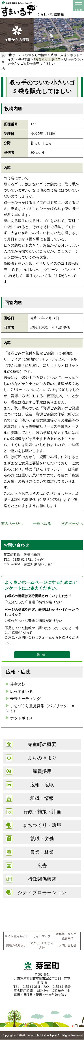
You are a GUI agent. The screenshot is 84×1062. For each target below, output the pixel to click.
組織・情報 (42, 798)
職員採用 (42, 771)
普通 (31, 602)
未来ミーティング (25, 699)
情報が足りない (50, 602)
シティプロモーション (42, 892)
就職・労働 (42, 838)
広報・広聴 (59, 55)
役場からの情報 (36, 55)
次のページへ (72, 523)
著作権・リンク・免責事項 (67, 936)
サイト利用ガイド (16, 936)
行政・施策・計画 (42, 811)
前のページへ (12, 523)
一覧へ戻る (42, 523)
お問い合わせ (67, 945)
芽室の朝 (17, 684)
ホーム (17, 55)
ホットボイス (21, 718)
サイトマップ (42, 936)
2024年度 (24, 59)
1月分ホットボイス (47, 59)
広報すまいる (21, 691)
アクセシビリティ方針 (42, 945)
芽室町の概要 (42, 744)
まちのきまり (42, 757)
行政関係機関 (42, 879)
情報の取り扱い (16, 945)
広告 (42, 865)
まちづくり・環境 (42, 825)
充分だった (16, 602)
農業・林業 (42, 852)
